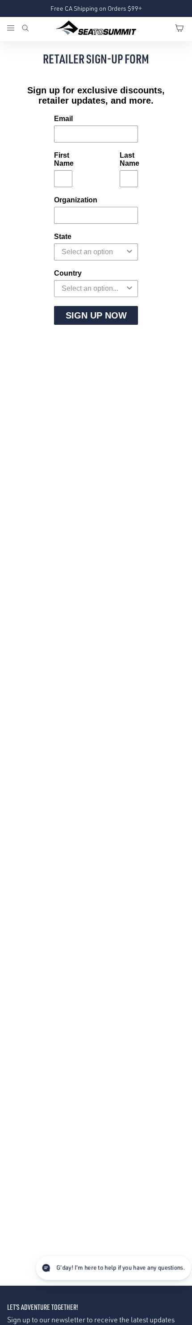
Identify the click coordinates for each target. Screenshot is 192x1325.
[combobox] (93, 252)
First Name (63, 159)
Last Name (129, 159)
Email (63, 118)
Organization (75, 200)
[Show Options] (129, 252)
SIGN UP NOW (96, 315)
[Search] (25, 29)
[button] (113, 1268)
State (62, 236)
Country (68, 273)
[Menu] (14, 29)
